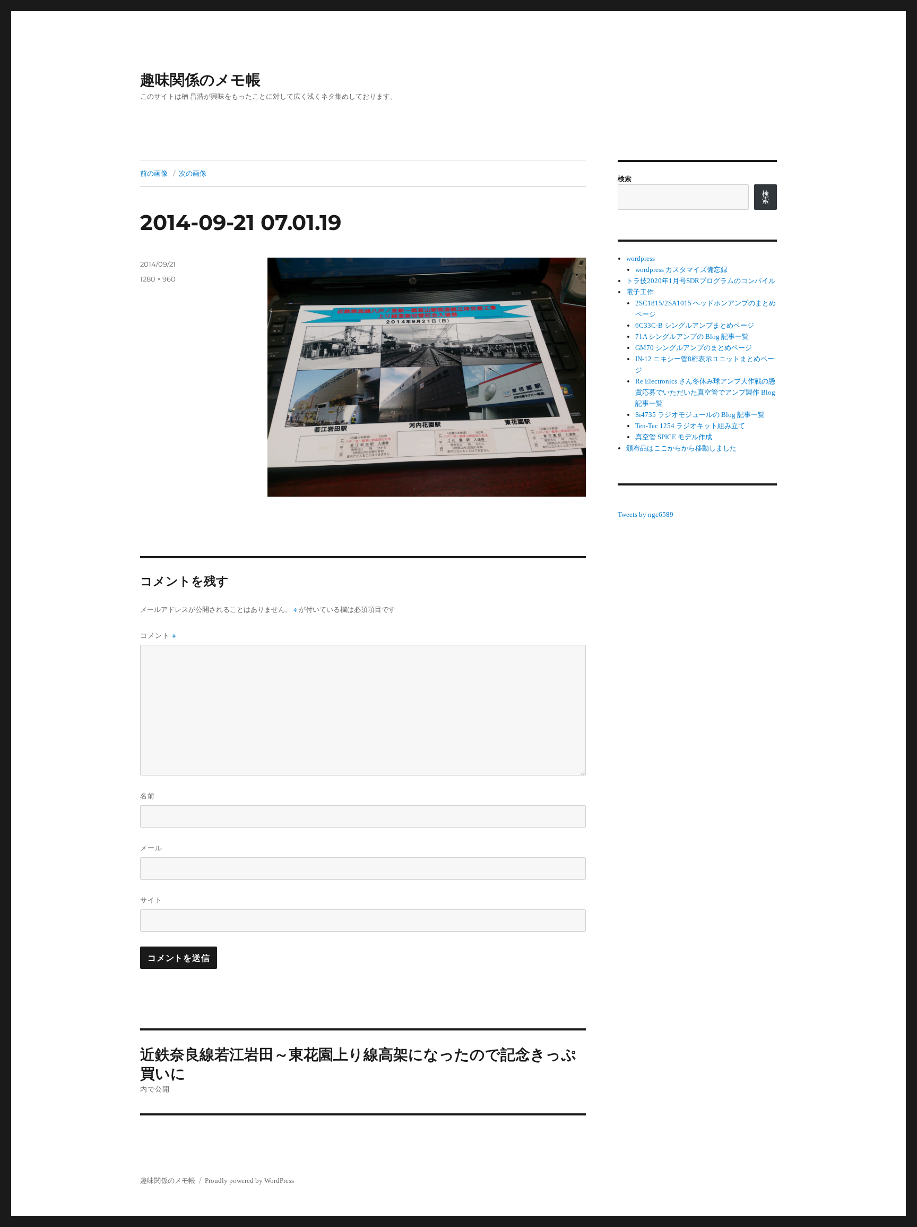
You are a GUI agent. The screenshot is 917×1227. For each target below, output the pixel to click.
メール (151, 847)
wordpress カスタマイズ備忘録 (681, 270)
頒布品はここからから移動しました (681, 448)
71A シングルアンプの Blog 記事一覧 (692, 336)
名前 (147, 795)
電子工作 (640, 292)
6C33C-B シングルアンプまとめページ (694, 325)
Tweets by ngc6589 (645, 514)
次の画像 (192, 173)
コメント (158, 635)
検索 (624, 179)
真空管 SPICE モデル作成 (673, 437)
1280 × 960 (158, 279)
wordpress (640, 258)
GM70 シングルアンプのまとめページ (693, 348)
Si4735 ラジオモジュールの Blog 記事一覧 (700, 415)
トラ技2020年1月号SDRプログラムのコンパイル (700, 281)
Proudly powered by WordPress (249, 1181)
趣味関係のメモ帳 (200, 80)
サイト (151, 900)
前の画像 (154, 173)
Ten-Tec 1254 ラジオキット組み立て (690, 426)
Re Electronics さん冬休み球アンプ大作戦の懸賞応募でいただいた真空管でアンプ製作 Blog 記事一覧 (705, 392)
